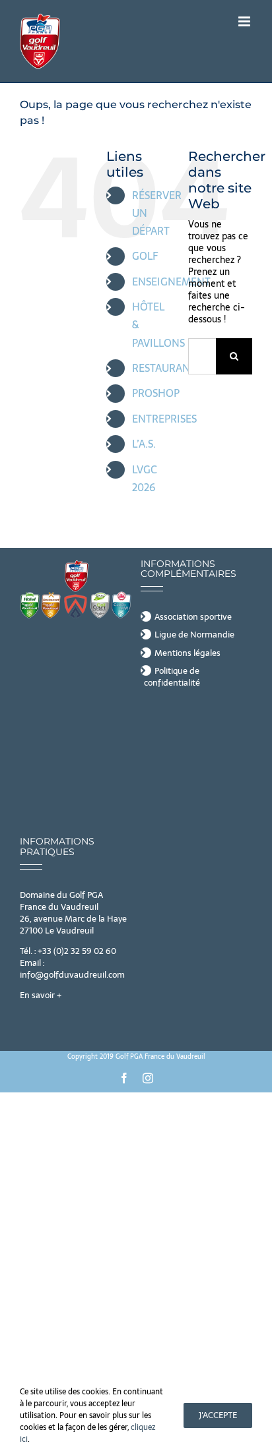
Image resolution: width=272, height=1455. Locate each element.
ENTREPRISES (164, 418)
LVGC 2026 (144, 478)
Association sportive (193, 617)
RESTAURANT (164, 367)
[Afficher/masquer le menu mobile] (245, 21)
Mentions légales (187, 653)
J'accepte (218, 1415)
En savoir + (40, 995)
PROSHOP (156, 392)
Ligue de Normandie (194, 635)
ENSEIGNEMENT (171, 281)
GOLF (145, 255)
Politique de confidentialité (172, 677)
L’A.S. (144, 443)
